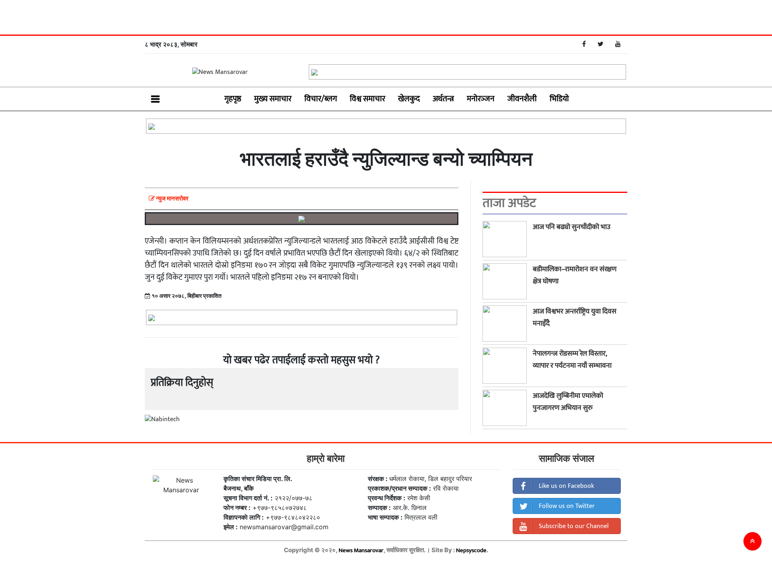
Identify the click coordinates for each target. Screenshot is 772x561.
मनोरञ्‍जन (481, 99)
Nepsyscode (471, 550)
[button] (752, 541)
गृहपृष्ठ (232, 99)
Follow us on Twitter (566, 506)
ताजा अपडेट (509, 203)
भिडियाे (559, 99)
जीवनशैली (522, 99)
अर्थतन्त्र (443, 99)
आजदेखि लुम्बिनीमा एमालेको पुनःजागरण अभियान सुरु (568, 402)
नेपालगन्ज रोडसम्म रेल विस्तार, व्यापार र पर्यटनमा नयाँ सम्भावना (572, 360)
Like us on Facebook (565, 486)
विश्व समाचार (367, 99)
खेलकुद (409, 99)
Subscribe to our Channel (573, 526)
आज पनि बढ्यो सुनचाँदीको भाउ (571, 227)
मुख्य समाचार (273, 99)
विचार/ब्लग (320, 99)
